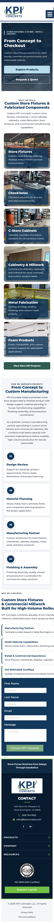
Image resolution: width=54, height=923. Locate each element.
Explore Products (27, 69)
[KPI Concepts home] (27, 785)
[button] (50, 14)
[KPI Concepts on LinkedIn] (30, 826)
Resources (11, 854)
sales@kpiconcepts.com (28, 819)
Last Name (11, 697)
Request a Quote (27, 79)
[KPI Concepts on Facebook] (23, 826)
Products (11, 837)
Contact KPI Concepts (25, 748)
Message (10, 724)
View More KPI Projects (27, 365)
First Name (11, 683)
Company (10, 845)
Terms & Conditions (27, 917)
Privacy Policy (27, 912)
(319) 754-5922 (29, 815)
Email (8, 711)
